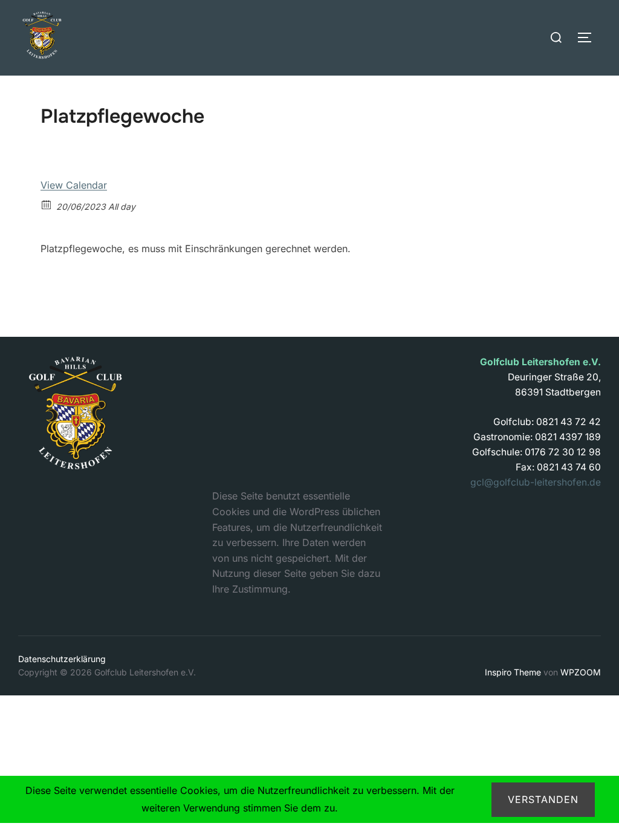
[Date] (47, 204)
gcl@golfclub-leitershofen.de (535, 482)
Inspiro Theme (513, 672)
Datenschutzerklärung (62, 659)
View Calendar (74, 185)
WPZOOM (580, 672)
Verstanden (543, 799)
